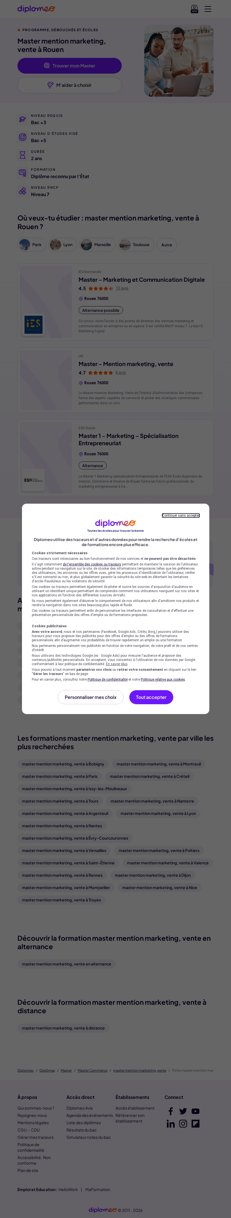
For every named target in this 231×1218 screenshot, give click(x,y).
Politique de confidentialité (108, 679)
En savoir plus (117, 664)
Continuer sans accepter (180, 515)
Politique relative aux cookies (163, 679)
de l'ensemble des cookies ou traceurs (92, 564)
